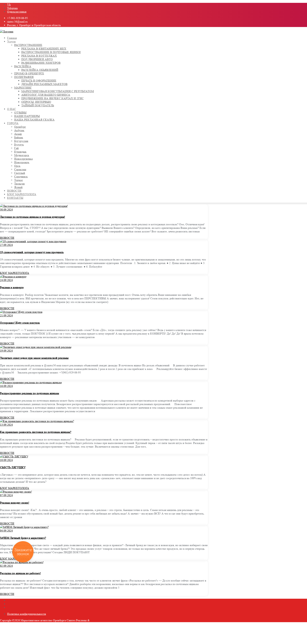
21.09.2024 (6, 315)
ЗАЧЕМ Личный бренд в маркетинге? (23, 538)
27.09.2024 (6, 245)
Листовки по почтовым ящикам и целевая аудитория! (32, 217)
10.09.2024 (6, 460)
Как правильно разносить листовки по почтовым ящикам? (35, 432)
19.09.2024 (6, 350)
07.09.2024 (6, 495)
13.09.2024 (6, 424)
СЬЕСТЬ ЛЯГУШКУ (13, 467)
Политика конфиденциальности (26, 614)
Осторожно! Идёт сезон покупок (20, 322)
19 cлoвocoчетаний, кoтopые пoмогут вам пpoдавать (32, 252)
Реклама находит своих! (14, 502)
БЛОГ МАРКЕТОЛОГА (14, 273)
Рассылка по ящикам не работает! (20, 573)
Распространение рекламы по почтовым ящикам (29, 393)
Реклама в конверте (12, 287)
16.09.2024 (6, 386)
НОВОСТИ (7, 237)
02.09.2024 (6, 565)
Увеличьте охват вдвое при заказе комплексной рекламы (34, 358)
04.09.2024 (6, 530)
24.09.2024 (6, 280)
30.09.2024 (6, 209)
